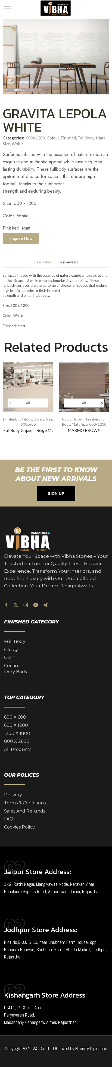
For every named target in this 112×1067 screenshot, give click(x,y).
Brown (79, 419)
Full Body (85, 137)
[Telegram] (45, 605)
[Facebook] (6, 605)
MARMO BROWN (84, 430)
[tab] (43, 262)
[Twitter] (16, 605)
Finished (68, 137)
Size (6, 143)
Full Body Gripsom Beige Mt (28, 430)
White (17, 143)
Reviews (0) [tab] (69, 262)
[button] (7, 8)
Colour (53, 137)
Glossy (39, 419)
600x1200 (35, 137)
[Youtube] (35, 605)
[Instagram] (26, 605)
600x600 (28, 424)
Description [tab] (43, 262)
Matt (100, 137)
